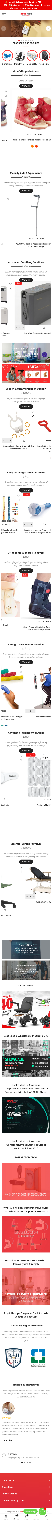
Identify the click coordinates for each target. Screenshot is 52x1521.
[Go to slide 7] (32, 40)
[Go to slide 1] (19, 40)
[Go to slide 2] (21, 40)
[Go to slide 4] (26, 40)
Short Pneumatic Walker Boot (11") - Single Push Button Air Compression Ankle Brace (26, 628)
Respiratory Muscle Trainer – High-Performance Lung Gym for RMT (27, 531)
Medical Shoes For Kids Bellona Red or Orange (26, 140)
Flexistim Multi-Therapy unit (26, 805)
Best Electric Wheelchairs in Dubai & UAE (26, 1035)
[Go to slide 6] (30, 40)
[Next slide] (48, 28)
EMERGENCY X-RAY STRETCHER (26, 902)
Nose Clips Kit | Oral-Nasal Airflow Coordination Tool (18, 447)
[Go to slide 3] (23, 40)
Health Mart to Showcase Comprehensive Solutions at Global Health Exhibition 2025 (26, 1145)
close (48, 5)
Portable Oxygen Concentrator (26, 333)
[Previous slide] (3, 28)
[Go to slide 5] (28, 40)
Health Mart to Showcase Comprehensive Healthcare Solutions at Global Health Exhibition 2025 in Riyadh (26, 1088)
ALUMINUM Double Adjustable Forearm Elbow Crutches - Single (26, 245)
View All (26, 85)
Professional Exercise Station (27, 716)
